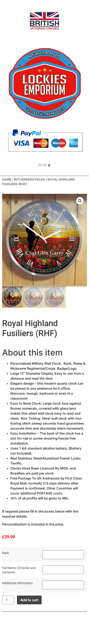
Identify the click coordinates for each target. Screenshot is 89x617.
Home (6, 179)
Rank (5, 553)
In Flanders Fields (29, 179)
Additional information (17, 583)
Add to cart (29, 600)
